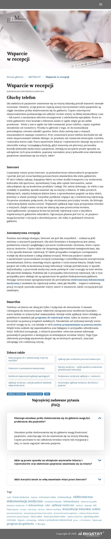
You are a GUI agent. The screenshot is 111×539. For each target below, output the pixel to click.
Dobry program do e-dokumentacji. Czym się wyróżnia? (28, 359)
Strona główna (15, 76)
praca (76, 520)
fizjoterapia (97, 520)
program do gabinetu (21, 523)
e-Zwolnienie (85, 520)
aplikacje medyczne (16, 394)
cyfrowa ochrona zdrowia (89, 513)
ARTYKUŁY (34, 76)
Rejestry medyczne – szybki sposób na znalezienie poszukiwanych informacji (80, 368)
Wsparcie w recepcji (57, 76)
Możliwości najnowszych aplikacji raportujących (29, 376)
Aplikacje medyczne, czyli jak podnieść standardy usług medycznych (29, 384)
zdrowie (41, 509)
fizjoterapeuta (13, 509)
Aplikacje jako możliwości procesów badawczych (79, 359)
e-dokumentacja (35, 394)
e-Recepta (40, 524)
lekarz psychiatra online (55, 516)
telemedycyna (71, 501)
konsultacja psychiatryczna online (38, 513)
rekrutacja (32, 509)
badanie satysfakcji (53, 509)
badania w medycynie (16, 505)
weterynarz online (48, 497)
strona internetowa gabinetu (66, 513)
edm (47, 394)
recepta (23, 509)
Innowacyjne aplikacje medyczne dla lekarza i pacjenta (78, 384)
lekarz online (37, 516)
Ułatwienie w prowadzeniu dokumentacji (26, 368)
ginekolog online (91, 516)
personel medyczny (15, 513)
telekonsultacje (65, 497)
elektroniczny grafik (89, 501)
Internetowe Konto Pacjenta (18, 516)
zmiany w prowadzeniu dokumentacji (55, 520)
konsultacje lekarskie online (81, 509)
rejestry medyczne (75, 516)
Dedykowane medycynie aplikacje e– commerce (79, 376)
